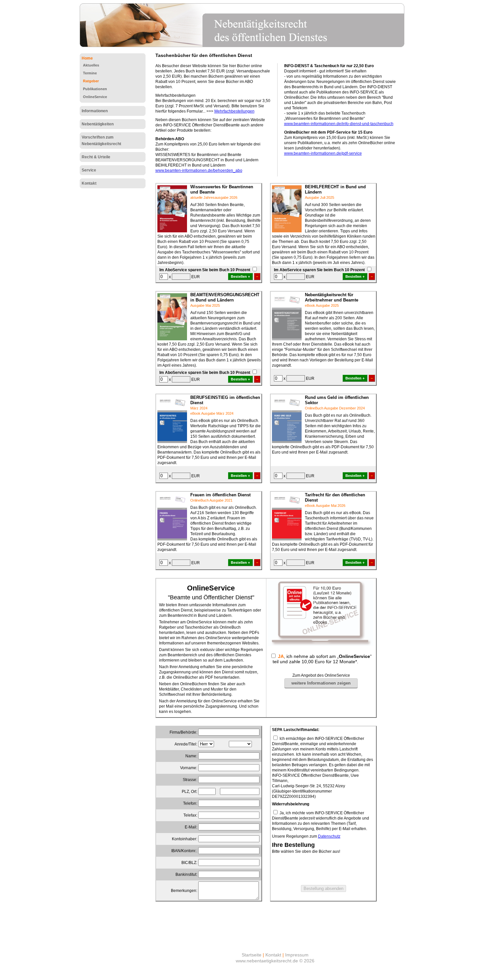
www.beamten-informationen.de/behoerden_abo (198, 170)
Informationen (95, 111)
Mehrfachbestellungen (234, 111)
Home (87, 58)
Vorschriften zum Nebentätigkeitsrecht (101, 140)
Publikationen (95, 89)
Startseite (251, 954)
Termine (90, 73)
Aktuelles (91, 65)
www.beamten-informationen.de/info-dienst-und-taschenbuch (338, 123)
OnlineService (95, 97)
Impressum (297, 954)
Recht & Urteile (96, 157)
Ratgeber (91, 81)
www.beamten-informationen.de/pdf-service (323, 153)
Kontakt (89, 183)
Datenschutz (329, 836)
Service (89, 170)
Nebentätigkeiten (98, 124)
